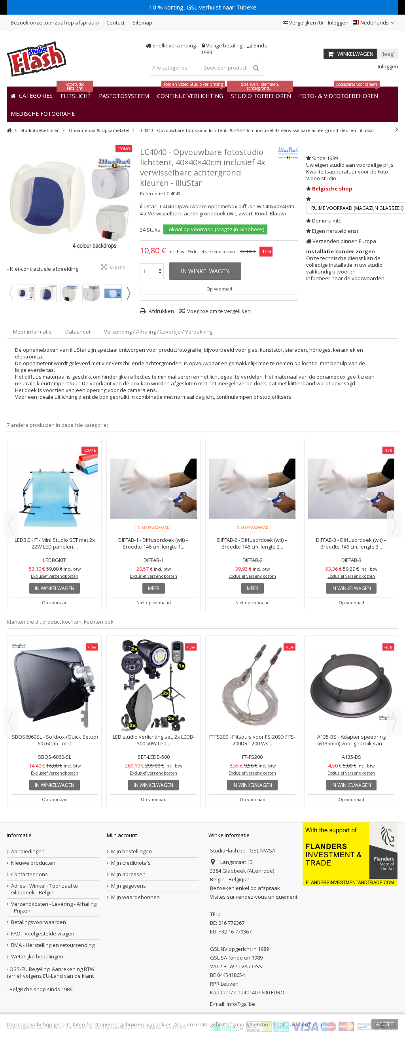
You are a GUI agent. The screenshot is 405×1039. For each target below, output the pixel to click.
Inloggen (337, 22)
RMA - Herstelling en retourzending (53, 945)
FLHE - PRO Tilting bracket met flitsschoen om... (253, 672)
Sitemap (142, 22)
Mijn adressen (128, 874)
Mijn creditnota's (131, 863)
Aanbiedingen (28, 851)
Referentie (151, 193)
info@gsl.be (241, 1003)
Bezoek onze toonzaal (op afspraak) (54, 22)
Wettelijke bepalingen (37, 956)
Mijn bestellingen (131, 851)
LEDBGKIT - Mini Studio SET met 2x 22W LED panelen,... (351, 543)
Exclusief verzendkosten (211, 252)
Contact (115, 22)
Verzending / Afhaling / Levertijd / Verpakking (158, 331)
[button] (43, 113)
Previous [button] (11, 293)
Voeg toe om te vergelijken (219, 311)
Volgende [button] (128, 208)
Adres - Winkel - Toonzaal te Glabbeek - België (44, 889)
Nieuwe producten (33, 863)
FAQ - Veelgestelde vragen (42, 933)
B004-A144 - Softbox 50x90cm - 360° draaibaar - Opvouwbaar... (153, 672)
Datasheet (78, 331)
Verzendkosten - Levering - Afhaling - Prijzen (54, 907)
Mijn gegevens (128, 885)
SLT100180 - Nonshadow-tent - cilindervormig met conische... (252, 543)
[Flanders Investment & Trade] (350, 853)
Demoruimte (327, 220)
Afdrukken (161, 311)
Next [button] (128, 293)
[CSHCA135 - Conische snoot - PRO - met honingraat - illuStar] (351, 651)
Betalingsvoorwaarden (38, 922)
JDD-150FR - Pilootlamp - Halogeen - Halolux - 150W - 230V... (54, 672)
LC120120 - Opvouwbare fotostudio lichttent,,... (153, 543)
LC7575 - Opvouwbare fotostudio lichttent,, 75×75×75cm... (54, 543)
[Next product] (397, 129)
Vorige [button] (11, 208)
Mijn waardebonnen (135, 897)
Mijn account (122, 835)
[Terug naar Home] (9, 131)
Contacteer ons (29, 874)
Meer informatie (32, 331)
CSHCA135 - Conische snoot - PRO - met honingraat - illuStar (351, 672)
